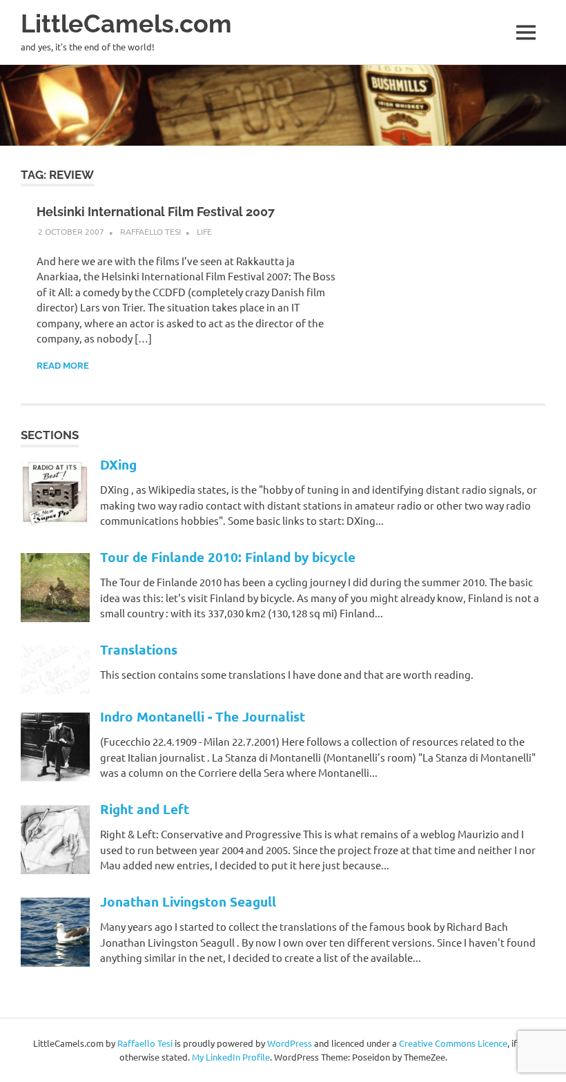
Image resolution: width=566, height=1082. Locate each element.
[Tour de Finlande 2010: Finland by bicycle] (55, 617)
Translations (138, 649)
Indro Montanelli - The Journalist (202, 716)
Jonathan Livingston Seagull (188, 901)
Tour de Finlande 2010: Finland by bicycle (227, 557)
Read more (63, 365)
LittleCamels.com (126, 24)
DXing (118, 464)
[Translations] (55, 690)
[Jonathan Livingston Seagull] (55, 962)
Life (204, 231)
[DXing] (55, 521)
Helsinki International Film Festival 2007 (156, 211)
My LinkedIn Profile (231, 1057)
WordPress (289, 1043)
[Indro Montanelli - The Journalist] (55, 777)
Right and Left (144, 809)
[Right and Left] (55, 869)
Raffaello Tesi (150, 231)
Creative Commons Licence (453, 1043)
